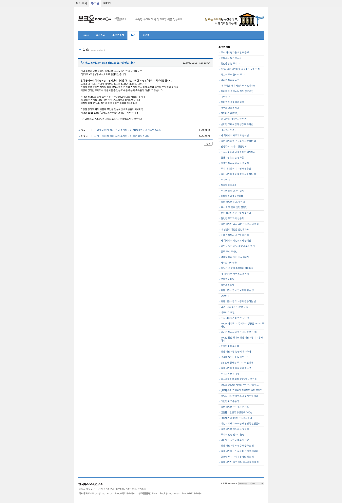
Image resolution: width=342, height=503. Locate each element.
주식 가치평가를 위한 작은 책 (235, 52)
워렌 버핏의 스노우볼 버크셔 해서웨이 (239, 451)
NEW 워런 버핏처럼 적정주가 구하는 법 (240, 69)
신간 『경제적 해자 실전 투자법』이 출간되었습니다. (122, 136)
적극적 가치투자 (229, 185)
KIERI (107, 3)
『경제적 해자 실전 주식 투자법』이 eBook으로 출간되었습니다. (128, 130)
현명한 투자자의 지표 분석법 (235, 163)
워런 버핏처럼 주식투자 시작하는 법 (238, 141)
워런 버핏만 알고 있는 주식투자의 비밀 (240, 224)
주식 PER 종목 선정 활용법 (234, 207)
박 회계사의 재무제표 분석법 (235, 135)
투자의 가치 (226, 179)
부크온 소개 (118, 35)
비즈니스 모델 (228, 312)
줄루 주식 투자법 (229, 251)
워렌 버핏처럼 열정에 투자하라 (236, 351)
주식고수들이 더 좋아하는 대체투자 (238, 152)
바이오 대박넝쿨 (229, 262)
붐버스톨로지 (227, 285)
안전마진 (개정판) (229, 113)
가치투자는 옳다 (229, 130)
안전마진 (225, 296)
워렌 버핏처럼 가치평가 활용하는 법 (238, 301)
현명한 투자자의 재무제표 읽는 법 (237, 456)
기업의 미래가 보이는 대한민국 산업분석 (240, 423)
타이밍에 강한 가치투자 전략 (235, 440)
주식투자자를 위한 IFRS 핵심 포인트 (239, 379)
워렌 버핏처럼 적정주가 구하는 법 (237, 445)
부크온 (95, 3)
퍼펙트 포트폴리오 (230, 107)
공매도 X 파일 (227, 279)
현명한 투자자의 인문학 (232, 218)
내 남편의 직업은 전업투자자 (235, 229)
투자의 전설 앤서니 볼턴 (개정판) (237, 91)
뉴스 (133, 35)
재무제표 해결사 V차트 (232, 196)
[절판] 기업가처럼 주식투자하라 (236, 418)
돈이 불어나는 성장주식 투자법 (236, 213)
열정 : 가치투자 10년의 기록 (234, 307)
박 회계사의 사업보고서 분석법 (236, 240)
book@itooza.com (170, 493)
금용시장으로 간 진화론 (232, 157)
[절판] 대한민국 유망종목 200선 (236, 412)
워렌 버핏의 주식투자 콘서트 (235, 407)
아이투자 (81, 3)
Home (85, 35)
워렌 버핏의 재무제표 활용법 (235, 429)
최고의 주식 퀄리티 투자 (232, 74)
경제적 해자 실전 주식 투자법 (235, 257)
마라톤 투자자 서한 (230, 80)
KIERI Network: (229, 483)
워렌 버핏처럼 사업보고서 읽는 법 (237, 290)
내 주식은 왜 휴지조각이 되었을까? (238, 85)
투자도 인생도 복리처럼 (232, 102)
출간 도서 (100, 35)
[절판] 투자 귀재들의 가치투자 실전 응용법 (241, 390)
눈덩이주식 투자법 (230, 346)
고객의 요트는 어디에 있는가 (235, 357)
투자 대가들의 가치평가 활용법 (236, 168)
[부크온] (102, 23)
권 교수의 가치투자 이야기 (234, 119)
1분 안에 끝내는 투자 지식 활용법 (237, 362)
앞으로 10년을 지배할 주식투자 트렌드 (240, 384)
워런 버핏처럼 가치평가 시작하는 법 (238, 174)
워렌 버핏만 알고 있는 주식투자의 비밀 (240, 462)
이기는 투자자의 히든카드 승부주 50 (238, 332)
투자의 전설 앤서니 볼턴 (232, 190)
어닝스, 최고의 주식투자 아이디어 (237, 268)
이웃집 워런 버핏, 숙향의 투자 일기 (238, 246)
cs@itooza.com (104, 493)
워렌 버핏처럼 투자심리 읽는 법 (236, 368)
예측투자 (225, 96)
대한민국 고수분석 (230, 401)
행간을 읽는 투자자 (230, 63)
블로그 (145, 35)
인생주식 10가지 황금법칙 (234, 146)
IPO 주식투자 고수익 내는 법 (235, 235)
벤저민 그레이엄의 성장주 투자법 (237, 124)
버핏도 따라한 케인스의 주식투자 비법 (239, 396)
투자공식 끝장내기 (230, 373)
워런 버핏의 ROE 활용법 (233, 202)
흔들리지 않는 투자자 (231, 58)
